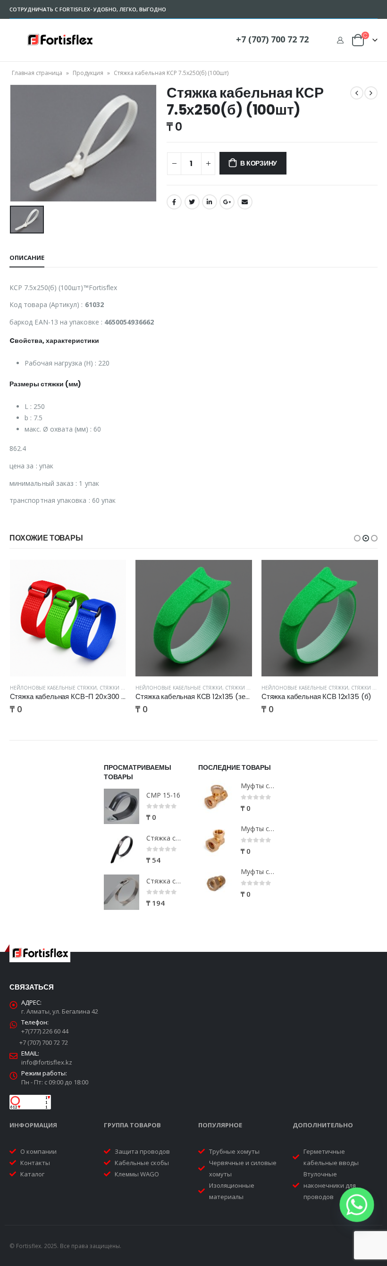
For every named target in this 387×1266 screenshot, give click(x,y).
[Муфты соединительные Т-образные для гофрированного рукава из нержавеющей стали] (216, 797)
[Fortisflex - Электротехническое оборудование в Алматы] (60, 40)
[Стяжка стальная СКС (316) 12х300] (121, 892)
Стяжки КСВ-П (117, 687)
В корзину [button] (110, 575)
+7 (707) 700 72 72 (272, 39)
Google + (227, 201)
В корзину (258, 163)
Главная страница (37, 73)
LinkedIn (209, 201)
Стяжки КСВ (240, 687)
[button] (357, 538)
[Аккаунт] (340, 39)
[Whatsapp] (356, 1204)
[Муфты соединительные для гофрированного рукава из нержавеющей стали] (216, 883)
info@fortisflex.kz (46, 1062)
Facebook (174, 201)
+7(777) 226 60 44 (44, 1031)
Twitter (192, 201)
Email (244, 201)
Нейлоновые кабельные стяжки (53, 687)
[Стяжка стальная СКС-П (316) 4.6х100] (121, 849)
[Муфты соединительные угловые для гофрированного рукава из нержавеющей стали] (216, 840)
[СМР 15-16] (121, 806)
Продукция (88, 73)
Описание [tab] (26, 257)
